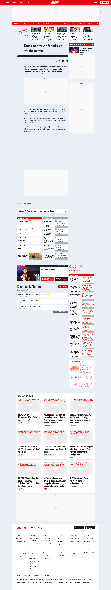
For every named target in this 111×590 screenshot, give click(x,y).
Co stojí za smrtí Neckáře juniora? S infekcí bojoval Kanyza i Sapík (75, 312)
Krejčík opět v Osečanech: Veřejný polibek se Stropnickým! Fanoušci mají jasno (75, 289)
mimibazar (85, 324)
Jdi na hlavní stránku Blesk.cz (78, 44)
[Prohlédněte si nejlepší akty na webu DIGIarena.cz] (81, 266)
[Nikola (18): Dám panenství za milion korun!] (35, 248)
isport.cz (58, 259)
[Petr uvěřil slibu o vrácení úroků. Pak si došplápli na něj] (35, 256)
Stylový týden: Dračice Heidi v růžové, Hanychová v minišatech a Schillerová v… (49, 232)
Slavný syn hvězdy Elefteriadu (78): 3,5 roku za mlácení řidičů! (75, 296)
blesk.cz (58, 226)
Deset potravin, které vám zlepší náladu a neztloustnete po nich (75, 328)
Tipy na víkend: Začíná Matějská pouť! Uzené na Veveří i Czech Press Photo (61, 36)
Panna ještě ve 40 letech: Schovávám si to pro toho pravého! (23, 231)
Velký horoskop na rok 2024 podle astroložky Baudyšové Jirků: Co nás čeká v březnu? (49, 37)
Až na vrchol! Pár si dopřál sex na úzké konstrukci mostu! (23, 223)
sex (25, 203)
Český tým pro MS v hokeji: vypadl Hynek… (86, 50)
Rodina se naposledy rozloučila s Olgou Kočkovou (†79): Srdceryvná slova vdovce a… (88, 37)
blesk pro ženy (59, 235)
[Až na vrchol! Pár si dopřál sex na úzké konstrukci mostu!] (35, 224)
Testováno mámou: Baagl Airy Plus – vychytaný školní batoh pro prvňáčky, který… (75, 338)
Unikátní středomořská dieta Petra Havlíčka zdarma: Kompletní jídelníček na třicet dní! (75, 38)
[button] (79, 528)
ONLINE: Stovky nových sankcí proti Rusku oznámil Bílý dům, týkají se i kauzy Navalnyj (36, 37)
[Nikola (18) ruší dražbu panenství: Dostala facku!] (35, 240)
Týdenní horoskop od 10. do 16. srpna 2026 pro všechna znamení (75, 345)
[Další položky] (97, 23)
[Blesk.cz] (55, 2)
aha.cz (84, 299)
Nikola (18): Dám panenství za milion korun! (23, 247)
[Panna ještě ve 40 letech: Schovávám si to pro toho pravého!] (35, 232)
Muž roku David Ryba (48, 269)
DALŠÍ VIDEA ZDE (61, 265)
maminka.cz (85, 356)
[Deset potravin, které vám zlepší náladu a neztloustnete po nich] (88, 329)
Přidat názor (62, 286)
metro (29, 203)
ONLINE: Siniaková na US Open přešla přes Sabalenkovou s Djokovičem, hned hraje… (49, 256)
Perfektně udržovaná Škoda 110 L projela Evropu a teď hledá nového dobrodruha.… (49, 248)
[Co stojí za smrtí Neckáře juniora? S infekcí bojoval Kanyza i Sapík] (88, 313)
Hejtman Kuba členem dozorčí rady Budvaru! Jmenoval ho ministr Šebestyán (49, 224)
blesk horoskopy (60, 243)
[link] (25, 528)
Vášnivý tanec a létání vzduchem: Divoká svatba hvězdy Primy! (74, 280)
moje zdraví (85, 332)
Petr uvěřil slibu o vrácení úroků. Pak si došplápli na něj (23, 255)
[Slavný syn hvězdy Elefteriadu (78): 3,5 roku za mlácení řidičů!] (88, 297)
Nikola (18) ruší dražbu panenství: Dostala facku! (22, 239)
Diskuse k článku (29, 286)
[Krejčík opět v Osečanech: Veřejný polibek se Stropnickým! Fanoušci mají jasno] (88, 288)
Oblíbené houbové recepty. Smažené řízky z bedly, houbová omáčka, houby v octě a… (74, 354)
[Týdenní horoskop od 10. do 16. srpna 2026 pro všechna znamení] (88, 345)
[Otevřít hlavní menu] (2, 2)
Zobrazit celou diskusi (60, 312)
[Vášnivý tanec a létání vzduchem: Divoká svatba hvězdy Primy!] (88, 280)
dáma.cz (84, 348)
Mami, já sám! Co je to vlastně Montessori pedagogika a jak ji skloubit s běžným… (75, 321)
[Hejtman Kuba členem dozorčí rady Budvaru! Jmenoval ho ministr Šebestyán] (62, 224)
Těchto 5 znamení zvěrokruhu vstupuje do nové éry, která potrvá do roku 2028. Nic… (49, 240)
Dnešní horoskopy (75, 361)
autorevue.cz (59, 251)
